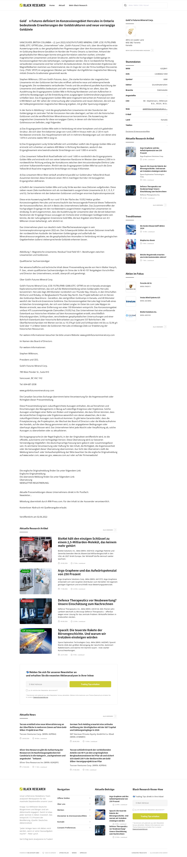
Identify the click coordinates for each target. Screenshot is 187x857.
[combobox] (144, 5)
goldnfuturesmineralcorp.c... (155, 109)
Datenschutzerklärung (40, 697)
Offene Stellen (64, 853)
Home (52, 5)
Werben (74, 853)
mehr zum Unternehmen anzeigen (138, 50)
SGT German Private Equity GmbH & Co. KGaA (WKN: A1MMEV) (92, 735)
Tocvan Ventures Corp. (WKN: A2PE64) (38, 734)
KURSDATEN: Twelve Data (139, 853)
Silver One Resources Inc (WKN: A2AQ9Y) (39, 762)
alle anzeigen (108, 530)
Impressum (83, 853)
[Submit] (126, 5)
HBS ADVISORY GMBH (33, 853)
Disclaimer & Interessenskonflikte (138, 131)
